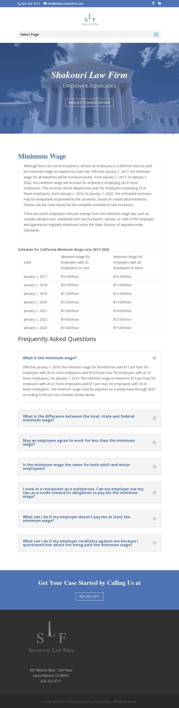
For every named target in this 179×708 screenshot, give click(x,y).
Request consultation (89, 102)
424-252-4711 (89, 596)
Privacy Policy (102, 702)
